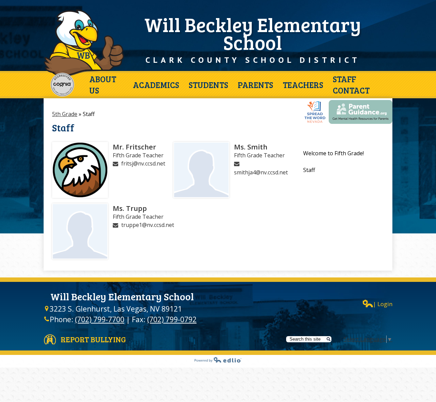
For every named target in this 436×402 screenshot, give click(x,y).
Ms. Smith (250, 147)
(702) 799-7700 (99, 319)
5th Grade (64, 114)
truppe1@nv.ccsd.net (147, 225)
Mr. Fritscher (134, 147)
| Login (382, 304)
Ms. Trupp (130, 208)
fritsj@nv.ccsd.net (143, 163)
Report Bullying (93, 339)
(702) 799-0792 (172, 319)
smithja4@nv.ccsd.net (261, 172)
